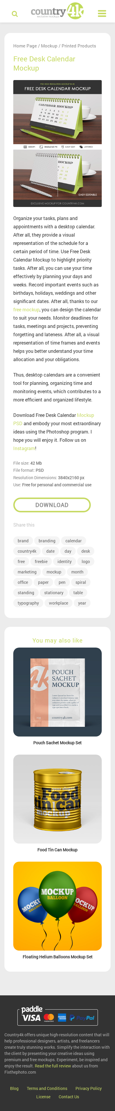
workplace (58, 603)
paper (43, 582)
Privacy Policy (88, 1088)
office (23, 582)
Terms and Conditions (47, 1088)
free (21, 561)
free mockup (26, 309)
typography (28, 603)
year (82, 603)
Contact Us (69, 1096)
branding (47, 540)
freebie (41, 561)
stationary (53, 592)
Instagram (24, 448)
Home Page (25, 46)
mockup (54, 572)
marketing (27, 572)
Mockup (49, 46)
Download (52, 505)
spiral (80, 582)
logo (86, 561)
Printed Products (79, 46)
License (43, 1096)
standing (26, 592)
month (77, 572)
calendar (73, 540)
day (68, 551)
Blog (14, 1088)
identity (65, 561)
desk (85, 551)
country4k (27, 551)
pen (62, 582)
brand (23, 540)
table (78, 592)
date (50, 551)
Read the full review (53, 1066)
